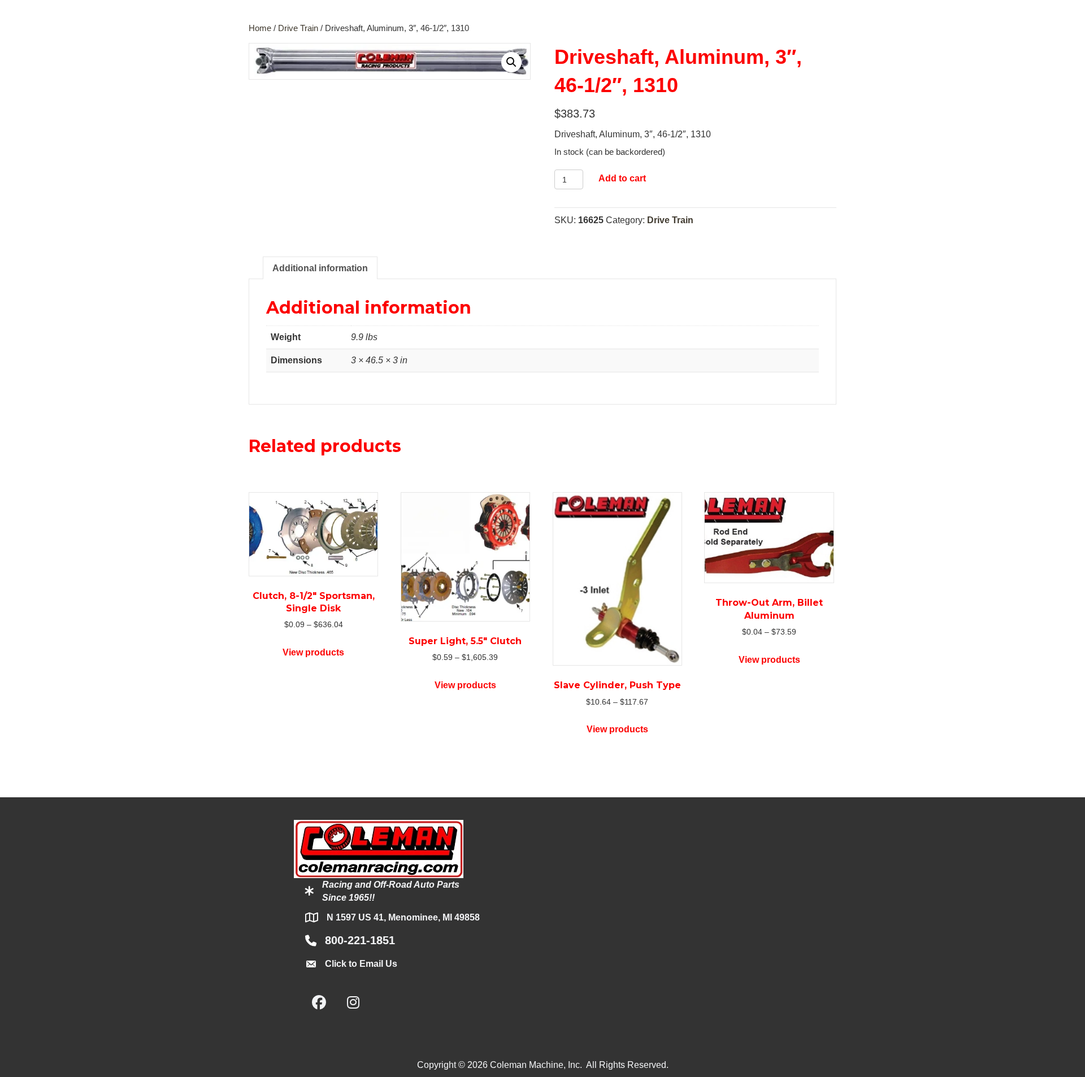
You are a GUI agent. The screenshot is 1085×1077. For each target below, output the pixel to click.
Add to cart (622, 178)
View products (313, 652)
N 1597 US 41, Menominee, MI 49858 (403, 917)
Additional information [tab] (320, 268)
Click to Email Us (361, 964)
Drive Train (298, 28)
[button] (511, 62)
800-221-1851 (360, 940)
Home (260, 28)
